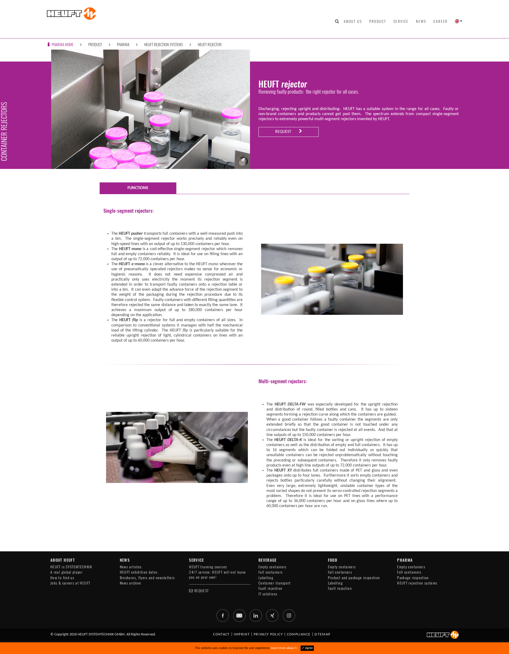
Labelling (265, 577)
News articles (131, 566)
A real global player (66, 572)
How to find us (62, 577)
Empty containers (272, 566)
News (421, 21)
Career (440, 21)
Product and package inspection (354, 577)
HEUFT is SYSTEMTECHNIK (71, 566)
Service (401, 21)
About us (353, 21)
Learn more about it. (284, 648)
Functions (138, 188)
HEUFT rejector (210, 44)
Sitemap (322, 634)
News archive (130, 583)
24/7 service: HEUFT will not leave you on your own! (217, 574)
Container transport (274, 583)
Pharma (123, 44)
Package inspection (413, 577)
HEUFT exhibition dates (139, 572)
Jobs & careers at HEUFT (70, 583)
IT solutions (267, 593)
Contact (221, 634)
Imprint (242, 634)
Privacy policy (268, 634)
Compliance (299, 634)
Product (377, 21)
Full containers (270, 572)
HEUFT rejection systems (163, 44)
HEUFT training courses (208, 566)
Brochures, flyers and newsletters (147, 577)
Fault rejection (270, 588)
